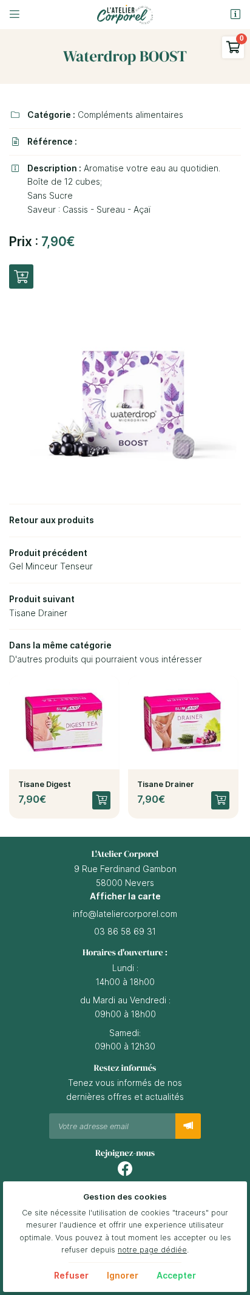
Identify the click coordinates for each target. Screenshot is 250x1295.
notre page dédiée (152, 1249)
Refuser (71, 1275)
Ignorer (122, 1275)
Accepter (176, 1275)
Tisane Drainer (165, 784)
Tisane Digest (44, 784)
